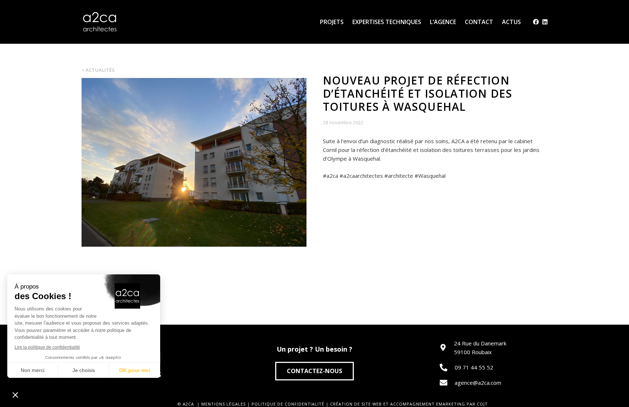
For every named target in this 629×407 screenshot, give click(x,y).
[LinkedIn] (544, 22)
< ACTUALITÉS (98, 70)
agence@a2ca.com (478, 382)
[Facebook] (536, 22)
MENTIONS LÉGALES (223, 404)
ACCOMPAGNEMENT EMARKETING (427, 404)
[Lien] (100, 22)
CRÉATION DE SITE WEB (356, 404)
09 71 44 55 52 (474, 367)
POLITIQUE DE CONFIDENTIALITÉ (288, 404)
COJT (482, 404)
